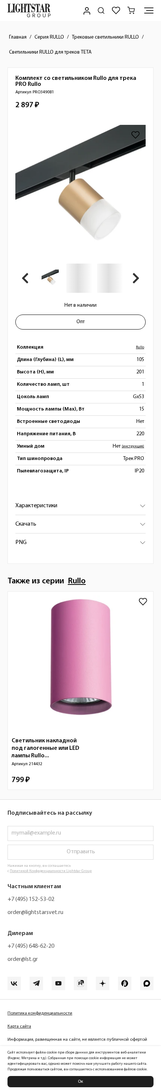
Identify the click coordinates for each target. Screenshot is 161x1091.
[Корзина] (131, 10)
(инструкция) (133, 446)
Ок (80, 1081)
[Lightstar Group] (29, 10)
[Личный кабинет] (86, 10)
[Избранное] (116, 10)
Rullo (140, 347)
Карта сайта (19, 1026)
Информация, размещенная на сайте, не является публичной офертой (77, 1039)
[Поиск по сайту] (101, 10)
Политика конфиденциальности (39, 1013)
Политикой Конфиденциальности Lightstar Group (51, 871)
